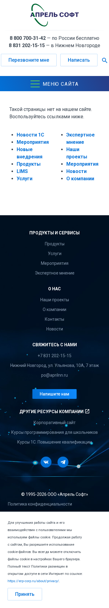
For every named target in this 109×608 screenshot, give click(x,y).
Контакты (54, 319)
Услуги (24, 178)
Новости (76, 171)
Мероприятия (33, 142)
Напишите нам (54, 394)
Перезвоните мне (28, 60)
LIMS (22, 171)
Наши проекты (54, 299)
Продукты (29, 164)
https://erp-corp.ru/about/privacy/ (33, 581)
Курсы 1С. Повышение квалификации (54, 442)
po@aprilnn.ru (54, 375)
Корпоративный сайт (55, 422)
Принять (25, 594)
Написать (79, 60)
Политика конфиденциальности (40, 504)
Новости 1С (30, 135)
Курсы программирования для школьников (54, 432)
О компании (80, 178)
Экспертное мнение (54, 273)
